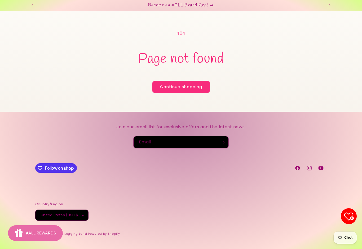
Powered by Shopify (104, 234)
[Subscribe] (222, 142)
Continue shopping (181, 86)
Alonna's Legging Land (68, 234)
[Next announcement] (329, 5)
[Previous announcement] (32, 5)
